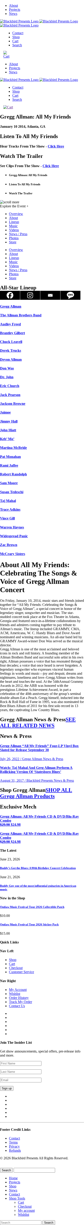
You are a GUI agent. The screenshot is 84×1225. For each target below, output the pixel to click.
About (13, 5)
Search (17, 45)
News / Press (18, 234)
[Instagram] (30, 295)
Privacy (14, 1146)
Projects (14, 9)
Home (13, 1178)
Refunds (15, 1150)
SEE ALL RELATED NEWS (38, 722)
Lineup (14, 222)
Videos (14, 230)
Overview (16, 214)
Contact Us (17, 1006)
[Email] (50, 295)
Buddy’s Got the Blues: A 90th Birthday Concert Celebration (38, 868)
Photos (14, 238)
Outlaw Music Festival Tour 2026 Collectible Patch (32, 907)
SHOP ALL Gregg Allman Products (36, 793)
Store (12, 242)
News (13, 14)
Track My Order (20, 1002)
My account (26, 1210)
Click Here (56, 146)
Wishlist (14, 994)
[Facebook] (10, 295)
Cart (15, 41)
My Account (18, 990)
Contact (17, 33)
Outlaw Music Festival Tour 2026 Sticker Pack (29, 924)
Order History (19, 998)
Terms (13, 1142)
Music (13, 226)
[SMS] (70, 295)
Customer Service (21, 972)
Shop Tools (17, 1198)
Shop (16, 37)
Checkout (16, 968)
